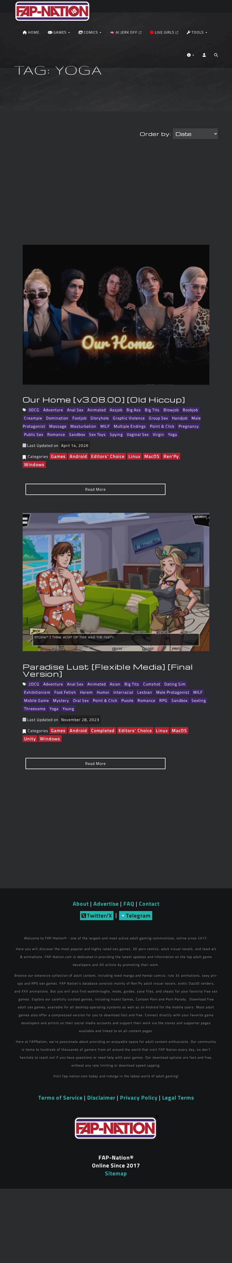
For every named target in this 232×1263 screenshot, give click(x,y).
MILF (105, 426)
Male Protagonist (172, 692)
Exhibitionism (37, 692)
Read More (95, 489)
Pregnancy (189, 426)
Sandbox (77, 434)
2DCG (34, 684)
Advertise (106, 903)
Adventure (53, 410)
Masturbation (83, 426)
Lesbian (144, 692)
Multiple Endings (130, 426)
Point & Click (162, 426)
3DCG (34, 410)
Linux (134, 456)
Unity (30, 738)
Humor (103, 692)
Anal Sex (75, 410)
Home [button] (33, 32)
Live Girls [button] (164, 32)
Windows (34, 464)
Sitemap (116, 1173)
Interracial (123, 692)
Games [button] (60, 32)
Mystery (61, 700)
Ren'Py (171, 456)
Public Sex (33, 434)
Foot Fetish (65, 692)
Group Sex (158, 418)
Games (58, 456)
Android (78, 456)
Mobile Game (36, 700)
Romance (56, 434)
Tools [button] (197, 32)
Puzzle (127, 700)
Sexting (199, 700)
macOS (152, 456)
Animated (96, 410)
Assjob (116, 410)
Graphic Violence (129, 418)
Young (68, 708)
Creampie (33, 418)
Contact (149, 903)
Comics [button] (91, 32)
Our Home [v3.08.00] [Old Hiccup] (104, 399)
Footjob (79, 418)
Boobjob (190, 410)
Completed (103, 730)
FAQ (128, 903)
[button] (216, 56)
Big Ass (133, 410)
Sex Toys (97, 434)
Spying (116, 434)
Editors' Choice (107, 456)
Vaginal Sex (138, 434)
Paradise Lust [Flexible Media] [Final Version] (108, 670)
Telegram (138, 915)
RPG (163, 700)
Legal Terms (178, 1097)
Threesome (35, 708)
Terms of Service (60, 1097)
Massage (57, 426)
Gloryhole (100, 418)
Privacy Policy (139, 1097)
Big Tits (152, 410)
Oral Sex (81, 700)
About (81, 903)
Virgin (158, 434)
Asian (115, 684)
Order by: (155, 133)
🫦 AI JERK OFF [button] (124, 32)
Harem (86, 692)
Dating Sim (175, 684)
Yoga (172, 434)
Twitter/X (99, 915)
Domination (57, 418)
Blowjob (171, 410)
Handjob (180, 418)
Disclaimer (101, 1097)
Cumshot (151, 684)
